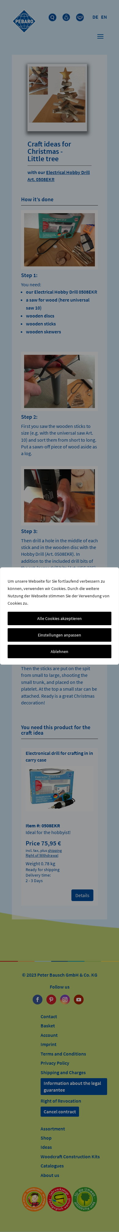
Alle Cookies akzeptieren (59, 618)
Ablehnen (59, 651)
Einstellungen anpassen (59, 635)
